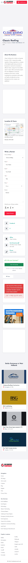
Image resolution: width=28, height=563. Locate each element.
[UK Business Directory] (14, 316)
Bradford (3, 545)
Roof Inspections (4, 519)
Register (2, 488)
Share (8, 276)
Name (6, 161)
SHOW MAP (14, 130)
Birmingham (7, 387)
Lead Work (3, 526)
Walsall (13, 42)
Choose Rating (8, 154)
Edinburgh (17, 539)
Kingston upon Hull (19, 544)
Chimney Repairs (4, 511)
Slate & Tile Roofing (5, 509)
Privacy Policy (4, 493)
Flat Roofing (3, 506)
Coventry (6, 450)
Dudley (16, 536)
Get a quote (3, 481)
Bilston (5, 429)
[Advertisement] (14, 17)
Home (2, 476)
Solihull (6, 408)
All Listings (3, 478)
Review (6, 190)
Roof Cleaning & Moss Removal (8, 528)
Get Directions (14, 243)
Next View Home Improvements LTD (12, 427)
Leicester (16, 549)
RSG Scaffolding (7, 406)
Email (6, 168)
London (16, 554)
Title (5, 176)
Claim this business (14, 264)
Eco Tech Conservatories (10, 448)
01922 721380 (13, 252)
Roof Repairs (3, 504)
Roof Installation (4, 501)
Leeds (16, 546)
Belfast (2, 537)
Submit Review (10, 213)
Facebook (12, 223)
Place (6, 183)
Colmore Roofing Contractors (11, 385)
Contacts (3, 483)
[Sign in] (14, 2)
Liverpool (17, 551)
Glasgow (17, 541)
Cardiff (2, 550)
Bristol (2, 547)
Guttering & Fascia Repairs (6, 514)
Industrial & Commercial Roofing (8, 524)
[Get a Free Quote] (14, 291)
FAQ (2, 491)
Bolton (2, 542)
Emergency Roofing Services (7, 516)
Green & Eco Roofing (5, 521)
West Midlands (19, 42)
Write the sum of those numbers (11, 204)
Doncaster (3, 555)
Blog (2, 486)
